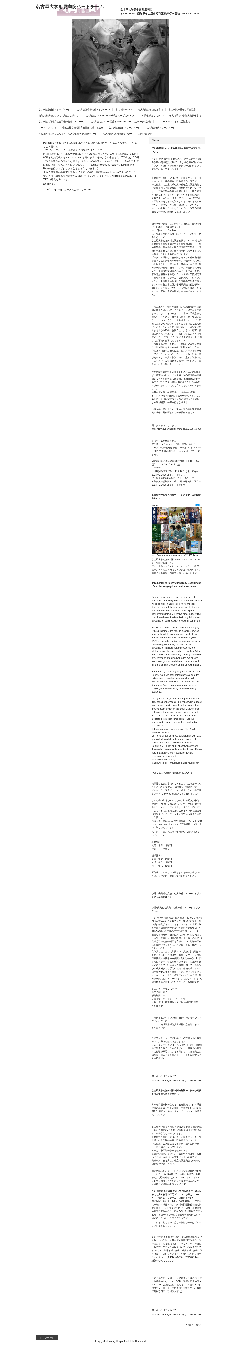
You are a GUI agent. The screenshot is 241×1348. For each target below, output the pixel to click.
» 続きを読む (193, 1324)
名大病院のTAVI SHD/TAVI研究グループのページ (109, 115)
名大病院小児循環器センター (117, 133)
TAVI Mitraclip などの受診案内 (173, 121)
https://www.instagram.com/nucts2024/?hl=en (175, 555)
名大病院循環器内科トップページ (93, 109)
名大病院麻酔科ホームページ (160, 127)
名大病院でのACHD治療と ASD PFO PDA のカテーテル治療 (120, 121)
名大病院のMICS (123, 109)
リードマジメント (48, 127)
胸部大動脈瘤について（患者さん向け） (59, 115)
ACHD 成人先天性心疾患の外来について (172, 773)
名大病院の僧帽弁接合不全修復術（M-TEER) (61, 121)
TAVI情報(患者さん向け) (152, 115)
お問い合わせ (145, 133)
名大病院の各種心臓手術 (150, 109)
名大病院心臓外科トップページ (54, 109)
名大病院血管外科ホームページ (124, 127)
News (155, 140)
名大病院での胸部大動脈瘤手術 (185, 115)
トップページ (47, 1337)
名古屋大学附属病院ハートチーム (70, 6)
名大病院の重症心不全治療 (182, 109)
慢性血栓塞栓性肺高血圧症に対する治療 (82, 127)
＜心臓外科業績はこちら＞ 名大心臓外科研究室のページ (68, 133)
